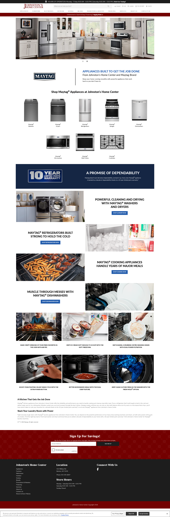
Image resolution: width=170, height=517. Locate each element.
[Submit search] (108, 6)
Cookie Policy (65, 515)
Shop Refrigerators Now (50, 242)
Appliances (24, 11)
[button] (115, 6)
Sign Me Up (108, 444)
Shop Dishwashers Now (50, 301)
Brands (80, 11)
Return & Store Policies (23, 494)
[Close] (167, 514)
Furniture (36, 11)
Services (123, 11)
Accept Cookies (144, 513)
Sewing (71, 11)
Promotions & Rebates (95, 11)
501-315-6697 (65, 475)
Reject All (131, 513)
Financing (112, 11)
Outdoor (60, 11)
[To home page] (33, 6)
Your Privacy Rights (117, 513)
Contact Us (145, 11)
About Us (133, 11)
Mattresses (48, 11)
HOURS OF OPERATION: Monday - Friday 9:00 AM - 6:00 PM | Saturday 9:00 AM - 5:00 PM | (87, 2)
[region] (85, 514)
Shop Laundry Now (119, 213)
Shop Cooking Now (119, 272)
